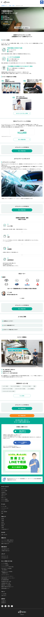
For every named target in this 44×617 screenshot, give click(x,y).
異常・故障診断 (4, 511)
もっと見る (22, 395)
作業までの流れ (4, 494)
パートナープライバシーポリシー (7, 576)
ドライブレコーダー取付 (26, 386)
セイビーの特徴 (4, 490)
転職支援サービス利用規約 (6, 584)
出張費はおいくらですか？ (7, 321)
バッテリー (3, 509)
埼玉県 (2, 522)
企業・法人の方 (4, 534)
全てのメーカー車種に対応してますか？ (10, 329)
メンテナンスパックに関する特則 (7, 566)
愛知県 (2, 525)
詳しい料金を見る (22, 139)
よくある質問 (3, 593)
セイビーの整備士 (4, 499)
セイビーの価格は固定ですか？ (8, 325)
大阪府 (2, 527)
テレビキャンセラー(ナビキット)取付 (8, 391)
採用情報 (3, 602)
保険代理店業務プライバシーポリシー (8, 578)
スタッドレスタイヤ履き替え (15, 386)
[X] (5, 606)
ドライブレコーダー (5, 508)
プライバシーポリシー (5, 574)
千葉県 (2, 520)
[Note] (2, 606)
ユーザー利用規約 (4, 563)
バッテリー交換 (5, 386)
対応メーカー (3, 497)
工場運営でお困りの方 (5, 550)
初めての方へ (3, 488)
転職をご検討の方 (4, 543)
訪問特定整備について (5, 588)
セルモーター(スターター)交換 (20, 388)
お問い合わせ (3, 595)
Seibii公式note (4, 557)
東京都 (2, 518)
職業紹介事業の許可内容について (7, 586)
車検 (34, 386)
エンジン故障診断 (30, 388)
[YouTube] (12, 606)
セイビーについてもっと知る (22, 113)
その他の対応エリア (5, 529)
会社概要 (3, 601)
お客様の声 (3, 492)
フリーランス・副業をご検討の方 (7, 540)
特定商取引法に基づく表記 (6, 581)
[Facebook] (9, 606)
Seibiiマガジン (4, 556)
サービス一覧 (3, 506)
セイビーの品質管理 (5, 501)
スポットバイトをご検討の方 (6, 541)
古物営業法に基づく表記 (5, 583)
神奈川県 (3, 524)
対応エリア (3, 495)
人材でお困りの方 (4, 549)
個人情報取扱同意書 (5, 579)
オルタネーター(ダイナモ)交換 (7, 388)
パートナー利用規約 (5, 565)
